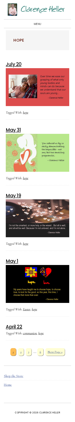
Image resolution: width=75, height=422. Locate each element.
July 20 (14, 64)
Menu (37, 24)
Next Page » (55, 353)
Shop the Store (13, 376)
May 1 (12, 261)
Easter (26, 309)
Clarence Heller (37, 9)
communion (30, 333)
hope (25, 112)
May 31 (13, 130)
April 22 (14, 327)
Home (8, 385)
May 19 (13, 195)
